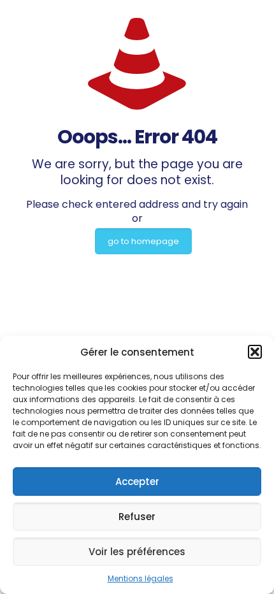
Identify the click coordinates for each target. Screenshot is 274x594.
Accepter (137, 481)
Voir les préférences (137, 551)
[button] (255, 351)
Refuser (137, 516)
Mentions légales (140, 578)
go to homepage (143, 241)
